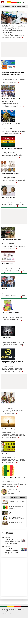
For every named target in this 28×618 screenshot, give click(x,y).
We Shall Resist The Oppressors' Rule (12, 148)
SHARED (22, 497)
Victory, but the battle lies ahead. (11, 312)
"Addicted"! (5, 288)
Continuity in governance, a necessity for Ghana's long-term (16, 517)
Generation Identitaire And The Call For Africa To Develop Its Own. (12, 362)
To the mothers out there (9, 197)
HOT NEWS (14, 497)
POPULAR (5, 497)
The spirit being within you (9, 429)
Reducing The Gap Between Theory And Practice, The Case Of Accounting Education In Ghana (14, 28)
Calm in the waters (7, 337)
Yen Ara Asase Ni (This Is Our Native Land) (13, 478)
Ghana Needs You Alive (8, 454)
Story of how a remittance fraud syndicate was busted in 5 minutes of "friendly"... (13, 73)
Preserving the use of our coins (10, 173)
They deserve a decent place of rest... (12, 239)
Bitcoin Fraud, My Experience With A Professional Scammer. (11, 124)
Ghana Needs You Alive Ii (8, 263)
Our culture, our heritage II (9, 405)
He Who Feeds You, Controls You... (11, 98)
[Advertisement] (14, 49)
